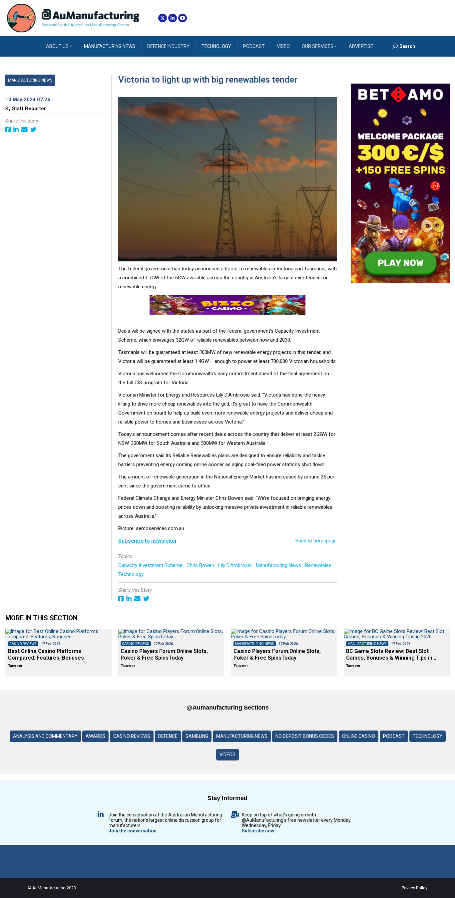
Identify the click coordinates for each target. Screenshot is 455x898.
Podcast (394, 736)
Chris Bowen (201, 565)
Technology (131, 574)
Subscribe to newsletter (147, 541)
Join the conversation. (133, 830)
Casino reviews (131, 736)
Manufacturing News (30, 80)
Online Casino (358, 736)
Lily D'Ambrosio (235, 565)
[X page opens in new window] (162, 18)
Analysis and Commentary (45, 736)
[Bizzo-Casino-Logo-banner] (227, 313)
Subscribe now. (258, 830)
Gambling (197, 736)
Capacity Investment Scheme (151, 565)
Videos (227, 754)
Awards (95, 736)
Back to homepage (316, 541)
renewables (319, 565)
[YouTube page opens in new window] (182, 18)
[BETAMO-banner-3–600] (400, 282)
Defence (168, 736)
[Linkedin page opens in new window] (172, 18)
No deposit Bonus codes (304, 736)
